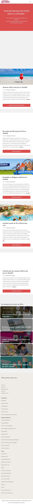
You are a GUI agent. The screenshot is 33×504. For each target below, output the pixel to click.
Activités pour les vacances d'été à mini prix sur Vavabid (15, 272)
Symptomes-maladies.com (7, 493)
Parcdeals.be (4, 453)
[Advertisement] (16, 48)
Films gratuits (4, 431)
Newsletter (3, 400)
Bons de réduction (5, 448)
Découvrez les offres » (16, 197)
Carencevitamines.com (6, 490)
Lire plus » (21, 147)
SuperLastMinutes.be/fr (6, 473)
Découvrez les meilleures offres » (16, 105)
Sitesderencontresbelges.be (7, 481)
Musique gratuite (5, 422)
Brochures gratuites (5, 437)
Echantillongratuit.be (5, 459)
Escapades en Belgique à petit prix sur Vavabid (15, 178)
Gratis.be (3, 385)
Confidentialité (4, 406)
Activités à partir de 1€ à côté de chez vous (15, 224)
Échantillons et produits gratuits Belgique (10, 439)
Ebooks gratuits (4, 434)
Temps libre (13, 89)
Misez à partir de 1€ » (16, 151)
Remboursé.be (4, 456)
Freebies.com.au (4, 393)
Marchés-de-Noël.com (6, 470)
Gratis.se (3, 391)
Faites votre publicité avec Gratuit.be (9, 414)
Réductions (9, 89)
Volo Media (22, 502)
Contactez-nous (4, 403)
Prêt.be (2, 467)
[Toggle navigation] (30, 2)
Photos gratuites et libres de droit (8, 428)
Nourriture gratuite (5, 445)
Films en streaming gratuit (6, 425)
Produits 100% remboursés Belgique (9, 442)
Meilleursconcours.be (6, 462)
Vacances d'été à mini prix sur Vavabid (15, 87)
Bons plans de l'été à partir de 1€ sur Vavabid (14, 132)
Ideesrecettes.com (5, 464)
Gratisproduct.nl (4, 389)
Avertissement (4, 411)
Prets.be (3, 484)
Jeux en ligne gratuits (5, 420)
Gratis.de (3, 387)
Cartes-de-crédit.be (5, 478)
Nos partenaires (4, 409)
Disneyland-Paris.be (5, 476)
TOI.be (2, 487)
